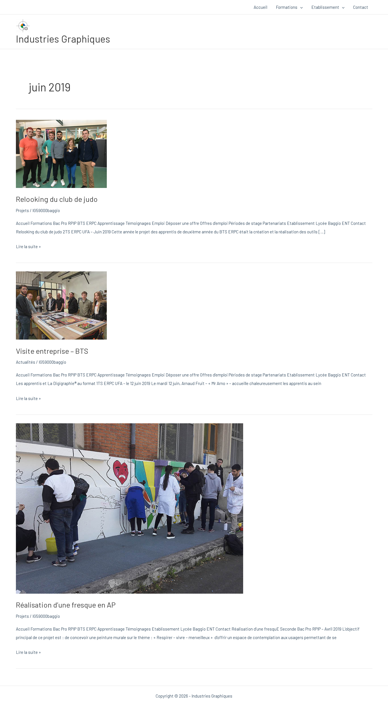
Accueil (260, 7)
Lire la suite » (28, 245)
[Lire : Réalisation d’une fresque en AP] (129, 507)
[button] (300, 7)
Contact (360, 7)
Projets (22, 210)
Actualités (25, 362)
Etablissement (325, 7)
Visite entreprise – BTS (52, 350)
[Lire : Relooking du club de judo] (61, 153)
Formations (286, 7)
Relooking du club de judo (57, 198)
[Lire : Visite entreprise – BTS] (61, 304)
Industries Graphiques (63, 39)
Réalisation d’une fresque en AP (66, 604)
